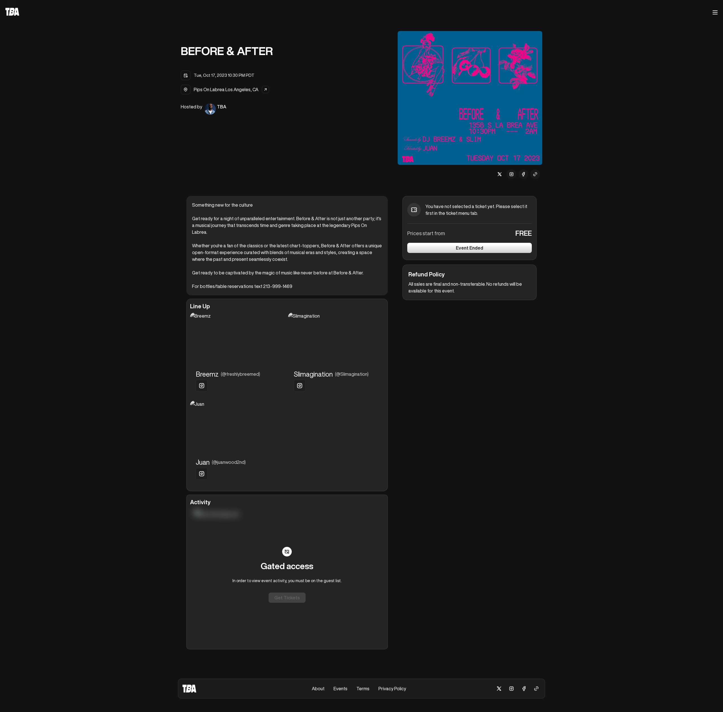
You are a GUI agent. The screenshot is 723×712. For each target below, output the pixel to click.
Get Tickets (287, 597)
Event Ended (469, 248)
